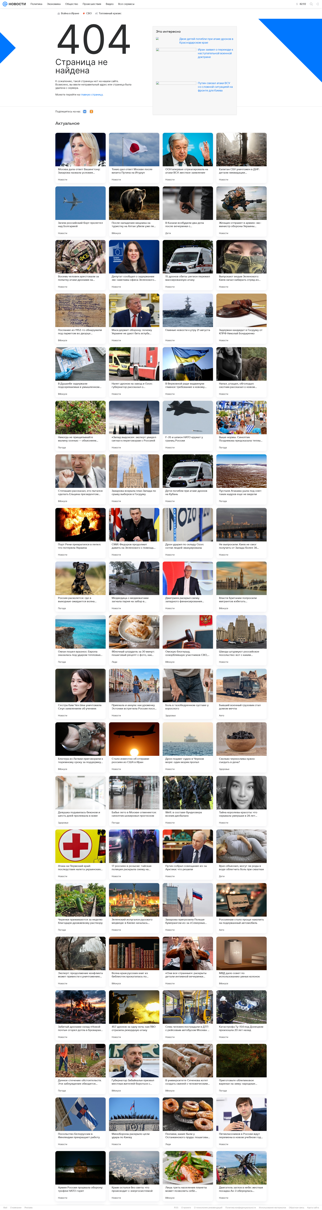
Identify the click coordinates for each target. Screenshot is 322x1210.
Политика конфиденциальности (240, 1207)
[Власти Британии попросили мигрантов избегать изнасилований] (241, 587)
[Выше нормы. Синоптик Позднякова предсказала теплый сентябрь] (241, 426)
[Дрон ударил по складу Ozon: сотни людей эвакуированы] (188, 533)
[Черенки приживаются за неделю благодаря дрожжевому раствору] (80, 908)
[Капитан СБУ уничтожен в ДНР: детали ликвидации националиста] (241, 158)
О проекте (186, 1207)
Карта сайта (313, 1207)
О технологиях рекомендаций (208, 1207)
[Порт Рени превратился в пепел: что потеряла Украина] (80, 533)
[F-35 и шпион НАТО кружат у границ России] (188, 426)
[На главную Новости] (16, 4)
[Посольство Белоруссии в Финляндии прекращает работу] (80, 1122)
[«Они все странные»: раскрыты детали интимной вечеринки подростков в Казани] (188, 962)
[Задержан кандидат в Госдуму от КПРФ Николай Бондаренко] (241, 319)
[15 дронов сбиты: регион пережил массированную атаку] (188, 265)
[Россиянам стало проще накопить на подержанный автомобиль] (241, 908)
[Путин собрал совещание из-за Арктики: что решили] (188, 854)
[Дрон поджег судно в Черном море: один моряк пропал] (188, 747)
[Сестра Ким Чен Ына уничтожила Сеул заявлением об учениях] (80, 694)
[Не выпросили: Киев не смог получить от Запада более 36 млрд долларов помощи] (241, 533)
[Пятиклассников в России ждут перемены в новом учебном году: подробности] (241, 1122)
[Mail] (5, 4)
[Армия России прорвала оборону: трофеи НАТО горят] (80, 1176)
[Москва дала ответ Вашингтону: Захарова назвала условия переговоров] (80, 158)
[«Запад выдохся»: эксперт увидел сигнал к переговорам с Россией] (134, 426)
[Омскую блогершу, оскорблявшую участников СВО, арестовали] (188, 640)
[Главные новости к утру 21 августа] (188, 319)
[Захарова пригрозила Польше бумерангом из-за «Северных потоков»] (188, 908)
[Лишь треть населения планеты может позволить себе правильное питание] (188, 1176)
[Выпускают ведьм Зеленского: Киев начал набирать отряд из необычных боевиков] (241, 265)
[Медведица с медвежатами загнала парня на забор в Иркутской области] (134, 587)
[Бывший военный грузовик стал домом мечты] (241, 694)
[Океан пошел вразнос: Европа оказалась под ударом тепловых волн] (80, 640)
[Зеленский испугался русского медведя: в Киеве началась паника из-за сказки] (134, 908)
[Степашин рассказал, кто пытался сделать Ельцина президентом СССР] (80, 479)
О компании (15, 1207)
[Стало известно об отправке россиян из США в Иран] (134, 747)
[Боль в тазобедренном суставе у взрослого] (188, 694)
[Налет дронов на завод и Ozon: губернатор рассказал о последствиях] (134, 372)
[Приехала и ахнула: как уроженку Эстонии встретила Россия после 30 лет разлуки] (134, 694)
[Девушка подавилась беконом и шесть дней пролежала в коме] (80, 801)
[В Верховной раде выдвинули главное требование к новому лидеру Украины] (188, 372)
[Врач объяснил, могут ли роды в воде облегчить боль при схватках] (241, 854)
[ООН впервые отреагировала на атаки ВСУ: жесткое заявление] (188, 158)
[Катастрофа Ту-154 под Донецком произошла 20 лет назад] (241, 1015)
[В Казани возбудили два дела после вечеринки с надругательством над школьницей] (188, 211)
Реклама (28, 1207)
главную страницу (91, 94)
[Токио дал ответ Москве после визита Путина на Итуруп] (134, 158)
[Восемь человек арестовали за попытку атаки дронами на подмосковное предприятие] (80, 265)
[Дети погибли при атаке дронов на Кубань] (188, 479)
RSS (176, 1207)
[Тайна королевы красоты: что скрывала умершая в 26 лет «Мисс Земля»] (241, 801)
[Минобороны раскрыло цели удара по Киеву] (134, 1122)
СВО (89, 13)
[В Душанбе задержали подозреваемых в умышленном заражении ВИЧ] (80, 372)
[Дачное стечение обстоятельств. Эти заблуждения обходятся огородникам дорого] (80, 1069)
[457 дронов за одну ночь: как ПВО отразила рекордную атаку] (134, 1015)
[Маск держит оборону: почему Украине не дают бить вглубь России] (134, 319)
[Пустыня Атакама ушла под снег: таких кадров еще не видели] (241, 479)
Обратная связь (296, 1207)
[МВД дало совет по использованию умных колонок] (241, 962)
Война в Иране (70, 13)
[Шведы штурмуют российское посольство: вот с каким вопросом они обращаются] (241, 640)
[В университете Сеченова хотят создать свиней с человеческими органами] (188, 1069)
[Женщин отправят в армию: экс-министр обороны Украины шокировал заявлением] (241, 211)
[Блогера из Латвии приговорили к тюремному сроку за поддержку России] (80, 747)
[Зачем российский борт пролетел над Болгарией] (80, 211)
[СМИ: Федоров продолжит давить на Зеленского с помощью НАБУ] (134, 533)
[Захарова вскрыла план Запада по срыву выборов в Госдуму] (134, 479)
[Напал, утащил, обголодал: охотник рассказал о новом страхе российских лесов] (241, 372)
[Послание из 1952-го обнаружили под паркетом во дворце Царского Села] (80, 319)
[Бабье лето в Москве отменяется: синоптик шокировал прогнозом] (134, 801)
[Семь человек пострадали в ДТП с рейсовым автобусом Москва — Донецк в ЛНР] (188, 1015)
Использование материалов (272, 1207)
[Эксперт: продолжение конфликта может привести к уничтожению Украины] (80, 962)
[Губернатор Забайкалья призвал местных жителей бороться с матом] (134, 1069)
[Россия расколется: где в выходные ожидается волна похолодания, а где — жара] (80, 587)
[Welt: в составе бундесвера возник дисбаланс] (188, 801)
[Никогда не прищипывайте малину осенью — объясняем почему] (80, 426)
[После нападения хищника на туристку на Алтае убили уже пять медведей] (134, 211)
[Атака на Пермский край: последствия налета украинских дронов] (80, 854)
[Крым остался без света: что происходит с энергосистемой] (134, 1176)
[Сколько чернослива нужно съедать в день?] (241, 747)
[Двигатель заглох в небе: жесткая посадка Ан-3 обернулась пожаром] (241, 1176)
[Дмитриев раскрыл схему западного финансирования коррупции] (188, 587)
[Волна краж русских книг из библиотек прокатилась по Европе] (134, 962)
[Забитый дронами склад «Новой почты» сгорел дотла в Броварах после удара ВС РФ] (80, 1015)
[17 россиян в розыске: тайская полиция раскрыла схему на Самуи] (134, 854)
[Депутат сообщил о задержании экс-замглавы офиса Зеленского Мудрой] (134, 265)
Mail (5, 1207)
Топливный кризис (110, 13)
